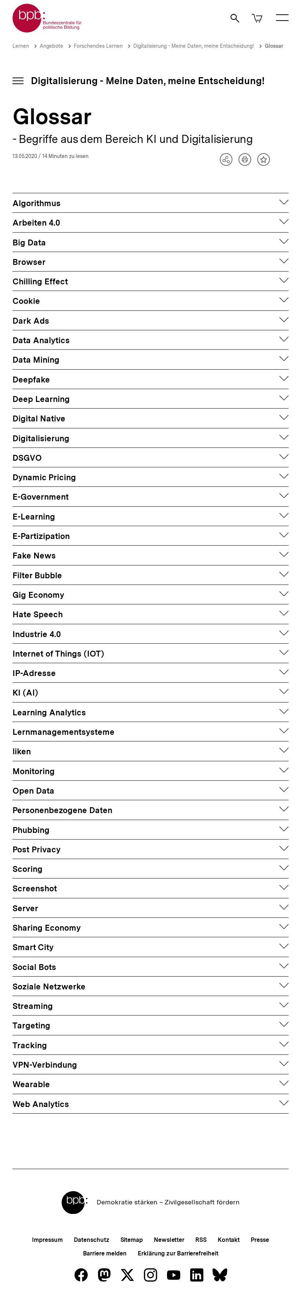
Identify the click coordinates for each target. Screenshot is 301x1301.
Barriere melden (105, 1253)
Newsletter (169, 1239)
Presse (260, 1239)
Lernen (20, 46)
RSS (201, 1239)
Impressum (47, 1239)
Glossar (274, 46)
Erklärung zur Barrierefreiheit (178, 1253)
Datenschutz (91, 1239)
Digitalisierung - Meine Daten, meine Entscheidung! (193, 46)
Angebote (51, 46)
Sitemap (131, 1239)
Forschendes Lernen (98, 46)
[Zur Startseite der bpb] (47, 30)
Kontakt (229, 1239)
